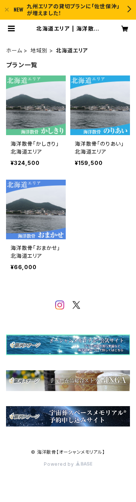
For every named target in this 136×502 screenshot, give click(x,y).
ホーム (14, 50)
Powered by (60, 464)
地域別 (39, 50)
